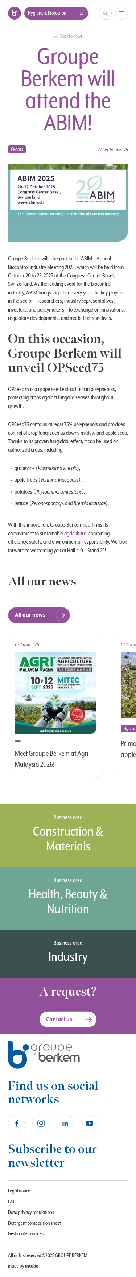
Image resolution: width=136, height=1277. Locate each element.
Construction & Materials (68, 839)
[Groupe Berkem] (14, 13)
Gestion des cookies (26, 1234)
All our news (30, 615)
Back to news (71, 36)
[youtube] (89, 1123)
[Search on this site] (105, 13)
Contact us (59, 1019)
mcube (31, 1266)
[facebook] (17, 1123)
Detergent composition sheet (34, 1223)
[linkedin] (65, 1123)
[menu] (121, 13)
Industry (68, 957)
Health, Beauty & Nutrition (68, 902)
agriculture (75, 533)
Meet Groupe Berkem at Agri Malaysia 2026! (51, 759)
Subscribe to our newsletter (52, 1156)
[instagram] (41, 1123)
